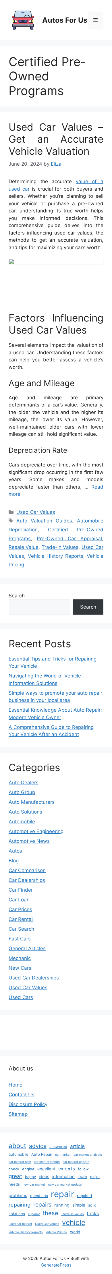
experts (66, 1169)
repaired (84, 1195)
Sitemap (18, 1114)
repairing (19, 1204)
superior (34, 1214)
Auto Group (22, 792)
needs (14, 1184)
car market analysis (88, 1155)
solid (92, 1205)
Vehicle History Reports (55, 556)
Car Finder (21, 890)
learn (82, 1176)
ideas (44, 1176)
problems (18, 1195)
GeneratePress (56, 1265)
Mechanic (20, 958)
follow (83, 1169)
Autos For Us (64, 20)
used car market (20, 1224)
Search (17, 596)
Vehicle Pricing (56, 1232)
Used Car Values (35, 512)
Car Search (21, 929)
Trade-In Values (60, 547)
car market (63, 1155)
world (75, 1232)
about (17, 1145)
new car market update (65, 1184)
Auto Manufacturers (32, 802)
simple (78, 1205)
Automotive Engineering (36, 831)
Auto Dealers (23, 782)
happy (30, 1176)
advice (38, 1146)
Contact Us (21, 1094)
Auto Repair (41, 1154)
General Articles (27, 948)
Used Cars (21, 997)
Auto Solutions (25, 812)
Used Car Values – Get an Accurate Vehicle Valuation (56, 139)
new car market (34, 1184)
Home (15, 1085)
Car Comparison (27, 870)
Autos (15, 851)
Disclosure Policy (28, 1104)
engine (28, 1169)
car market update (76, 1162)
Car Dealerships (27, 880)
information (63, 1176)
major (95, 1176)
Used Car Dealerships (34, 978)
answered (58, 1146)
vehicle (73, 1222)
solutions (17, 1213)
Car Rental (21, 919)
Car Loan (19, 900)
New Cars (20, 968)
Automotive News (29, 841)
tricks (93, 1213)
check (14, 1169)
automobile (18, 1154)
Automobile (22, 821)
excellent (46, 1169)
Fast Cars (20, 939)
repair (62, 1194)
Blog (14, 860)
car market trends (47, 1162)
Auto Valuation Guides (44, 521)
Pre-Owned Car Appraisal (69, 538)
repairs (42, 1204)
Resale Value (23, 547)
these (50, 1213)
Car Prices (20, 909)
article (77, 1146)
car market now (20, 1162)
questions (39, 1195)
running (61, 1205)
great (15, 1176)
